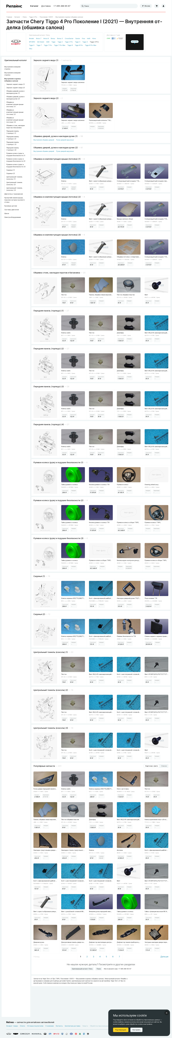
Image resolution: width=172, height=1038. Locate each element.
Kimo (94, 38)
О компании (49, 1026)
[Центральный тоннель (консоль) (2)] (45, 708)
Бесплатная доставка (72, 1026)
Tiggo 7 (39, 45)
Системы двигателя (11, 210)
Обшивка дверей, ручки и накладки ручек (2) (55, 147)
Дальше (164, 956)
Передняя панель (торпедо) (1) (48, 311)
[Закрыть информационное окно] (166, 1013)
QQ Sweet (40, 42)
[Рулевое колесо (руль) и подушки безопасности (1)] (45, 480)
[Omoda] (25, 1034)
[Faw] (71, 1034)
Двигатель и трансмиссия (13, 194)
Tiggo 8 (70, 45)
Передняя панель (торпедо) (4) (48, 424)
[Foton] (88, 1034)
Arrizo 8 (46, 38)
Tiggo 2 (60, 42)
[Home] (14, 6)
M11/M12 (32, 42)
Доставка (46, 6)
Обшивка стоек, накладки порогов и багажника (56, 272)
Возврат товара (12, 1026)
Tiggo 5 (31, 45)
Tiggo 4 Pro (94, 42)
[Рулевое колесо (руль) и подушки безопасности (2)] (45, 518)
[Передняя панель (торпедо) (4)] (45, 442)
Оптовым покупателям (35, 1026)
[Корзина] (156, 6)
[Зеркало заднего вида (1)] (45, 78)
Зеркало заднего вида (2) (15, 88)
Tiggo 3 (77, 42)
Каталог (34, 6)
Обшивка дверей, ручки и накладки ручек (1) (55, 136)
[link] (25, 17)
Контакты (59, 1026)
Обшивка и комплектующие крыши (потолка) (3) (14, 120)
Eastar (77, 38)
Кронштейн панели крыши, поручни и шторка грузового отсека (14, 200)
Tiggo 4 (85, 42)
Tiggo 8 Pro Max (90, 45)
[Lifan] (50, 1034)
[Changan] (62, 1034)
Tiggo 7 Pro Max (59, 45)
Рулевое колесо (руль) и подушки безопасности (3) (58, 538)
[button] (135, 42)
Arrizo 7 (38, 38)
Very (30, 49)
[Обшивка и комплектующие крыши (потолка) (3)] (45, 252)
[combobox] (109, 6)
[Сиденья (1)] (45, 594)
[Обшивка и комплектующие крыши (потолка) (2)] (45, 215)
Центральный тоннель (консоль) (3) (50, 728)
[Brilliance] (66, 1034)
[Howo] (80, 1034)
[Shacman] (84, 1034)
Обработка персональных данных (102, 1026)
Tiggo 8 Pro (79, 45)
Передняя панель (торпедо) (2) (48, 348)
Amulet (31, 38)
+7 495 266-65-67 (61, 6)
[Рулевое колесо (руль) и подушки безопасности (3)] (45, 556)
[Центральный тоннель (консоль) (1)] (45, 670)
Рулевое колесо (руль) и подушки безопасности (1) (58, 462)
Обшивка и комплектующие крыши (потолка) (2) (14, 112)
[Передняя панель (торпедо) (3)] (45, 404)
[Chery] (8, 1034)
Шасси (6, 213)
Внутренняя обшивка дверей (43, 140)
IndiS (88, 38)
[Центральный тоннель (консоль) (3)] (45, 746)
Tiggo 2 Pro (69, 42)
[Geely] (15, 1034)
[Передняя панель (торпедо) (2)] (45, 366)
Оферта (85, 1026)
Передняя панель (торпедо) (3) (48, 386)
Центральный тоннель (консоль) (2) (50, 690)
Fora (83, 38)
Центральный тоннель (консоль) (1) (50, 652)
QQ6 (47, 42)
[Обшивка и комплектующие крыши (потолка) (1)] (45, 177)
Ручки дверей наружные (65, 140)
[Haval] (37, 1034)
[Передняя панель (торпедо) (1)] (45, 328)
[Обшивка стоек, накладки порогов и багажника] (45, 290)
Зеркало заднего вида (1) (15, 84)
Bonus (53, 38)
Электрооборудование (12, 217)
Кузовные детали (10, 206)
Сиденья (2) (10, 173)
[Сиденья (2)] (45, 632)
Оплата (22, 1026)
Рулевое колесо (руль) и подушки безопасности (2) (58, 500)
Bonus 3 (60, 38)
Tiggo (53, 42)
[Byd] (56, 1034)
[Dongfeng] (76, 1034)
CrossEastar (69, 38)
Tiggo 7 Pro (48, 45)
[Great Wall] (45, 1034)
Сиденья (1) (10, 170)
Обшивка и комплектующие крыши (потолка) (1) (14, 104)
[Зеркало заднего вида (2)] (45, 116)
